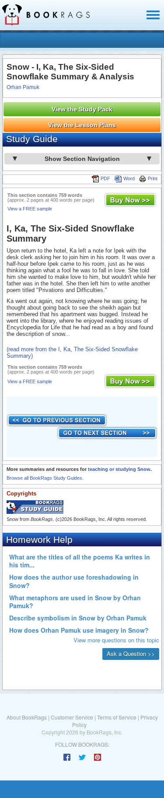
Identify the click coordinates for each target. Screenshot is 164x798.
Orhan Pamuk (23, 87)
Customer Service (72, 717)
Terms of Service (116, 717)
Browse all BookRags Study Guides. (45, 478)
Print (152, 178)
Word (129, 178)
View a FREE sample (29, 208)
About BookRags (27, 717)
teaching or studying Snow (119, 469)
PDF (105, 178)
